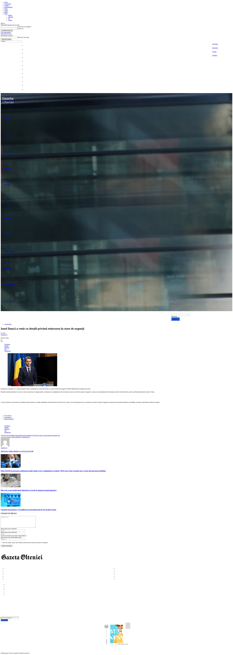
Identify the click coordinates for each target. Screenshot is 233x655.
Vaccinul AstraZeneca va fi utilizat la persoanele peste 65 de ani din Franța (28, 510)
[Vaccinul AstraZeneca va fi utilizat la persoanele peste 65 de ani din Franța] (11, 506)
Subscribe (4, 620)
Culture (6, 5)
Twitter (214, 51)
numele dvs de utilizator (24, 26)
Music (6, 12)
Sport (5, 9)
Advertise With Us (11, 589)
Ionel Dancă (7, 417)
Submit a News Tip (11, 592)
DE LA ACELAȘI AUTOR (24, 451)
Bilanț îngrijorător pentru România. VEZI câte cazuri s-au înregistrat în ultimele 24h (36, 435)
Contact (8, 594)
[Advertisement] (22, 397)
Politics (10, 15)
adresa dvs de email (23, 37)
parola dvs (20, 28)
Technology (7, 4)
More (5, 13)
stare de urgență (8, 419)
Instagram (215, 48)
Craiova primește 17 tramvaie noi (20, 437)
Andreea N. (4, 335)
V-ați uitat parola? (6, 32)
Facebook (215, 44)
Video (6, 579)
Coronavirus (7, 324)
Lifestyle (10, 17)
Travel (6, 10)
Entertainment (8, 7)
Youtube (214, 55)
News (6, 2)
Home (7, 585)
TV (9, 18)
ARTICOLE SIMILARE (8, 451)
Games (10, 20)
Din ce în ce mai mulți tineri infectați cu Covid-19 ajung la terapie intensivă (28, 490)
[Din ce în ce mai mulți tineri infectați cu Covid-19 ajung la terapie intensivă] (11, 487)
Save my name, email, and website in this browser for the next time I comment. (25, 542)
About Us (8, 587)
